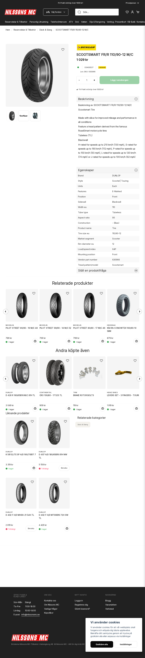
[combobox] (55, 12)
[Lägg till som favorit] (127, 12)
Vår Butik (131, 22)
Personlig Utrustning (39, 22)
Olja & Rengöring (97, 22)
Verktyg (110, 22)
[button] (63, 48)
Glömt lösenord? (82, 609)
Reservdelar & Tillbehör (16, 22)
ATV (71, 22)
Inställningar (126, 644)
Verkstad (109, 609)
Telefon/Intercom (59, 22)
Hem (8, 30)
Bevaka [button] (64, 468)
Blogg (108, 600)
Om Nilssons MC (51, 604)
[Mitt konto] (132, 12)
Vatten (84, 22)
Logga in (79, 600)
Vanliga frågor (50, 609)
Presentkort (120, 22)
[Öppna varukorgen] (137, 12)
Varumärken (111, 604)
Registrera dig (81, 604)
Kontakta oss (50, 600)
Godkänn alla (102, 644)
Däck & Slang (46, 30)
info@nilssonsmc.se (30, 614)
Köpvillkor (48, 613)
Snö (77, 22)
